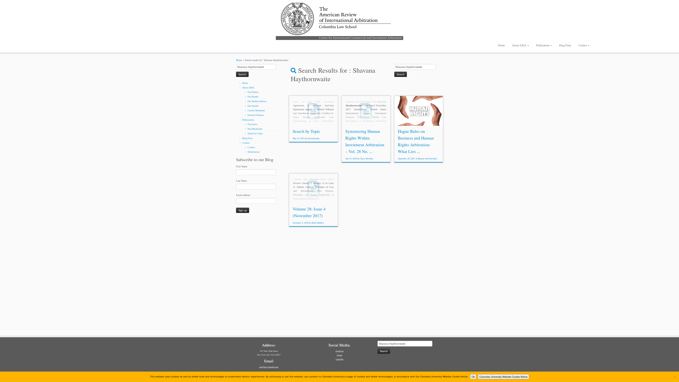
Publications (543, 45)
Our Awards (253, 106)
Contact (583, 45)
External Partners (256, 115)
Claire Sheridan (366, 158)
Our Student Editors (257, 101)
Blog (420, 158)
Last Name (241, 181)
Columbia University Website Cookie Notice (503, 376)
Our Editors (253, 92)
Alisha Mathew (317, 223)
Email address (243, 195)
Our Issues (252, 124)
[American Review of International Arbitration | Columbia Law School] (339, 21)
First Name (241, 166)
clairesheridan (313, 138)
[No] (674, 377)
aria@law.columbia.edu (268, 367)
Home (501, 45)
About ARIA (519, 45)
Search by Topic (255, 133)
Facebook (340, 351)
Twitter (339, 355)
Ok (473, 376)
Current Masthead (256, 110)
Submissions (254, 152)
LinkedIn (339, 359)
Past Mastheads (255, 129)
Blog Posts (565, 45)
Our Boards (253, 96)
